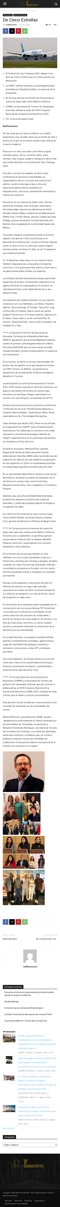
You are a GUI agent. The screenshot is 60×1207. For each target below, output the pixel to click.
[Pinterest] (18, 31)
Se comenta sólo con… (46, 939)
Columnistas (14, 10)
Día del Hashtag (11, 1001)
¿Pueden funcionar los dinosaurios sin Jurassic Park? (28, 1014)
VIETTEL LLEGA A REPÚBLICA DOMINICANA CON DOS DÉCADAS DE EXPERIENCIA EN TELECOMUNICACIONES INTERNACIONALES (37, 1042)
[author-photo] (30, 963)
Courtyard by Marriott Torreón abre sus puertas (25, 1021)
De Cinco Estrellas (29, 10)
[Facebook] (5, 31)
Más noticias (9, 1128)
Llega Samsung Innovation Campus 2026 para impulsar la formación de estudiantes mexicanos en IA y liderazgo (37, 1062)
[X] (12, 31)
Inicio (5, 10)
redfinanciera (11, 25)
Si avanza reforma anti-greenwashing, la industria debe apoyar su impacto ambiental (29, 993)
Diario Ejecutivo (10, 939)
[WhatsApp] (25, 31)
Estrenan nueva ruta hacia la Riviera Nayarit (23, 1008)
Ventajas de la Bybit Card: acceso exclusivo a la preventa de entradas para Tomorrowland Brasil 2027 (37, 1111)
